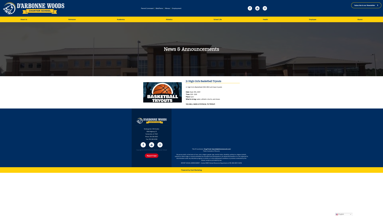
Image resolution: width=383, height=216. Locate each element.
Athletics (169, 19)
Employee (312, 19)
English (341, 214)
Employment (176, 8)
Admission (72, 19)
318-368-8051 (154, 136)
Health (265, 19)
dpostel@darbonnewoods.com (221, 149)
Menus (167, 8)
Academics (121, 19)
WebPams (159, 8)
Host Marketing (196, 170)
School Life (218, 19)
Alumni (359, 19)
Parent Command (147, 8)
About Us (24, 19)
